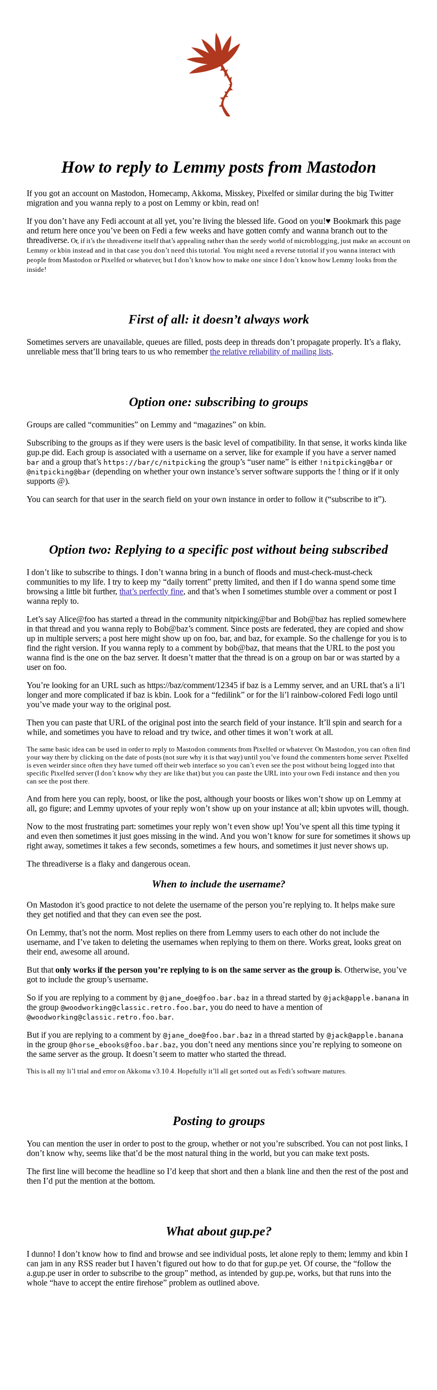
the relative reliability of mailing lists (270, 351)
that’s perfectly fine (151, 591)
